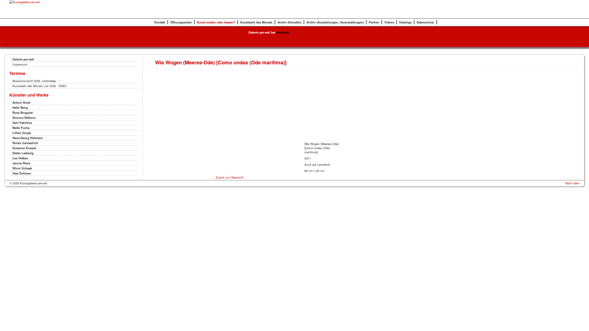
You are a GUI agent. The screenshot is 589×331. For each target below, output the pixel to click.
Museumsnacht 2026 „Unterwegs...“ (36, 81)
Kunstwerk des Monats (256, 22)
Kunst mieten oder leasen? (216, 22)
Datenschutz (425, 22)
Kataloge (405, 22)
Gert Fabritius (22, 122)
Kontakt (159, 22)
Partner (374, 22)
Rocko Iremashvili (25, 143)
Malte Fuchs (21, 128)
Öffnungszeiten (181, 22)
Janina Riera (21, 163)
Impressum (19, 64)
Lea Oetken (20, 158)
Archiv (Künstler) (289, 22)
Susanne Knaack (24, 148)
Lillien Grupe (21, 133)
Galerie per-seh (23, 59)
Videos (389, 22)
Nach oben (572, 183)
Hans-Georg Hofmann (27, 138)
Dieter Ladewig (23, 153)
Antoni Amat (21, 102)
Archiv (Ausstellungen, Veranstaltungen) (335, 22)
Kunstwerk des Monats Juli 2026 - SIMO (39, 86)
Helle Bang (20, 107)
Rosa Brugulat (22, 112)
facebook (282, 32)
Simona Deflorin (24, 117)
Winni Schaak (22, 168)
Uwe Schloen (21, 173)
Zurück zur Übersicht (229, 177)
